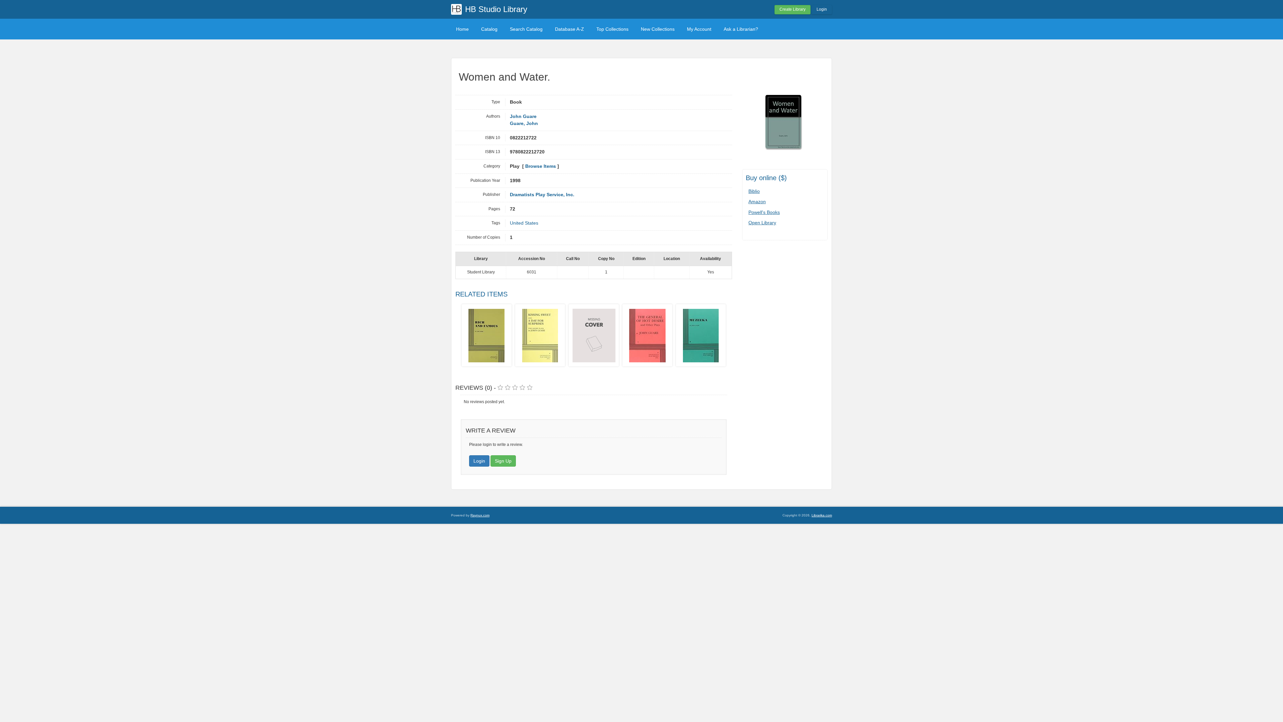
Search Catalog (526, 29)
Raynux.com (479, 515)
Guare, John (524, 123)
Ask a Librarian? (741, 29)
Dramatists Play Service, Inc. (542, 194)
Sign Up (503, 461)
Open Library (762, 222)
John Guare (523, 116)
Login (822, 9)
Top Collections (612, 29)
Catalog (489, 29)
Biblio (754, 191)
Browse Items (540, 166)
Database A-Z (569, 29)
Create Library (792, 9)
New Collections (658, 29)
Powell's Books (764, 212)
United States (524, 223)
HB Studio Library (496, 9)
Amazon (757, 201)
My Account (699, 29)
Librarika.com (822, 515)
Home (462, 29)
